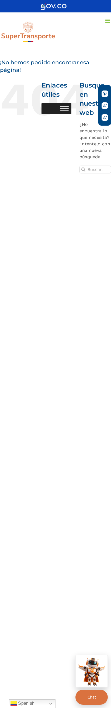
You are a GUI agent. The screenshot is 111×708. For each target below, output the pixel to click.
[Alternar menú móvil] (108, 21)
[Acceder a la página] (53, 5)
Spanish (25, 703)
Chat (92, 697)
